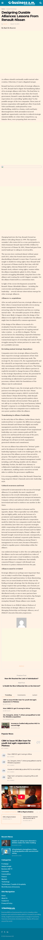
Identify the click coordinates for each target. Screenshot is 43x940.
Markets (4, 879)
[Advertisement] (21, 52)
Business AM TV (7, 869)
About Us (5, 898)
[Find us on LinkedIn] (7, 932)
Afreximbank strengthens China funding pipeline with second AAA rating (25, 851)
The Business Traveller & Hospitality (14, 884)
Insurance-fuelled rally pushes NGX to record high (24, 769)
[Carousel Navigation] (39, 811)
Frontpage (5, 864)
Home (3, 9)
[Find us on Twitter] (4, 932)
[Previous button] (37, 811)
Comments (5, 871)
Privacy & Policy (7, 903)
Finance (4, 876)
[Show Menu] (2, 3)
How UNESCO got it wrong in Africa (16, 708)
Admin (5, 24)
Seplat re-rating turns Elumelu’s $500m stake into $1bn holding (24, 842)
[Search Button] (41, 3)
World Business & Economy (11, 887)
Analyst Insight (6, 866)
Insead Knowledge (11, 9)
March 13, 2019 (14, 24)
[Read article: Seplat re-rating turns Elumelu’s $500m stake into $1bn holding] (6, 843)
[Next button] (40, 811)
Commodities (6, 874)
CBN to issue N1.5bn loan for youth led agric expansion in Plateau (16, 743)
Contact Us (5, 901)
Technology (5, 882)
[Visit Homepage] (21, 3)
